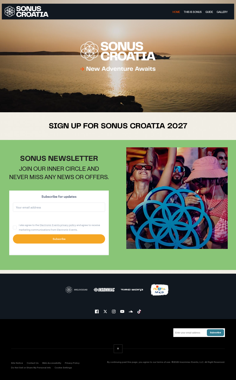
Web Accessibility (51, 363)
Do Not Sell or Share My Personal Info (31, 367)
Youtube (122, 311)
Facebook (97, 311)
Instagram (114, 311)
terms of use (163, 362)
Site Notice (17, 363)
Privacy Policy (72, 363)
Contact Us (33, 363)
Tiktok (139, 311)
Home (176, 12)
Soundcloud (131, 311)
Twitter (105, 311)
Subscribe (215, 332)
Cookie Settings (63, 367)
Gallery (222, 12)
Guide (209, 12)
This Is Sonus (193, 12)
